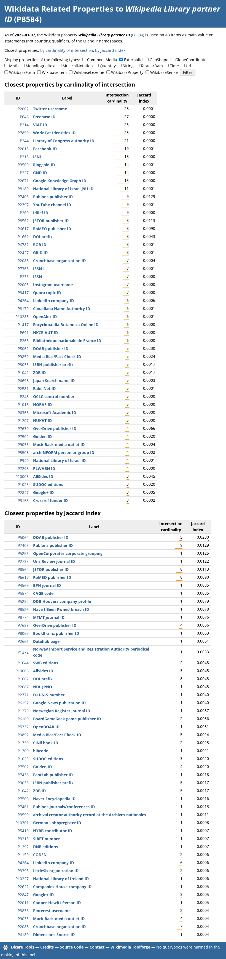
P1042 (23, 372)
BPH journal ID (47, 585)
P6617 (23, 228)
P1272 (23, 652)
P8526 (23, 609)
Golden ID (42, 436)
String (128, 65)
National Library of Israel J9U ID (63, 188)
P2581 (23, 388)
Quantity (108, 65)
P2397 (23, 204)
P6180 (23, 934)
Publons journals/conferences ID (64, 806)
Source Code (72, 947)
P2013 (23, 148)
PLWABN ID (44, 468)
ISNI (37, 156)
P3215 (23, 838)
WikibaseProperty (127, 72)
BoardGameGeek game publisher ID (67, 718)
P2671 (23, 180)
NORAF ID (42, 404)
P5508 (23, 452)
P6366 (23, 412)
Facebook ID (45, 148)
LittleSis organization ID (56, 870)
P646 (24, 116)
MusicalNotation (78, 65)
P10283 (22, 316)
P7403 (23, 196)
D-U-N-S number (48, 694)
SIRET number (46, 838)
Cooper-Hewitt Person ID (57, 902)
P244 (24, 140)
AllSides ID (43, 476)
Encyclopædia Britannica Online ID (65, 324)
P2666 (23, 641)
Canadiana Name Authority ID (61, 308)
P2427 (23, 252)
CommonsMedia (102, 59)
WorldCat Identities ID (54, 132)
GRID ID (40, 252)
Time (174, 65)
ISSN (37, 276)
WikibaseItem (54, 72)
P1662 (23, 236)
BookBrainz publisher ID (56, 633)
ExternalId (133, 59)
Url (188, 65)
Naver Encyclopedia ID (54, 798)
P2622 (23, 886)
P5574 (23, 593)
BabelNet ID (44, 388)
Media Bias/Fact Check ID (57, 356)
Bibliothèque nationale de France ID (67, 340)
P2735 (23, 561)
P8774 (23, 617)
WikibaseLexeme (89, 72)
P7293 (23, 468)
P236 (24, 276)
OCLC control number (53, 396)
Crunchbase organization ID (59, 260)
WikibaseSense (164, 72)
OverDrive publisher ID (54, 428)
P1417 (23, 324)
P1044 (23, 662)
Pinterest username (52, 910)
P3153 (23, 500)
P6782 (23, 244)
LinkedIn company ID (53, 300)
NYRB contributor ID (52, 830)
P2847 (23, 492)
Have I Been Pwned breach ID (61, 609)
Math (14, 65)
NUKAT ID (42, 420)
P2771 (23, 694)
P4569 (23, 585)
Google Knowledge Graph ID (59, 180)
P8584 (137, 34)
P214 (24, 124)
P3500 (23, 164)
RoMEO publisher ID (52, 228)
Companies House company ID (62, 886)
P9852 (23, 356)
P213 (24, 156)
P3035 (23, 364)
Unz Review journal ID (54, 561)
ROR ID (39, 244)
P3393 (23, 870)
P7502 (23, 436)
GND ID (40, 172)
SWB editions (45, 662)
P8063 (23, 633)
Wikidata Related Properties (59, 8)
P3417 (23, 292)
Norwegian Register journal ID (61, 710)
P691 (24, 332)
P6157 (23, 702)
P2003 (23, 284)
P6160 (23, 718)
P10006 (22, 476)
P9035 (23, 444)
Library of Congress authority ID (63, 140)
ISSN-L (39, 268)
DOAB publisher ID (50, 348)
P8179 (23, 308)
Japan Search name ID (54, 380)
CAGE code (43, 593)
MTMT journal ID (48, 617)
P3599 (23, 814)
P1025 (23, 484)
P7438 (23, 774)
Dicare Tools (22, 947)
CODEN (40, 854)
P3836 (23, 910)
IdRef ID (40, 212)
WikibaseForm (22, 72)
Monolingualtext (41, 65)
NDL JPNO (42, 686)
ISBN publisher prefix (53, 364)
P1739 (23, 742)
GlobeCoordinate (190, 59)
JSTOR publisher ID (51, 220)
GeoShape (159, 59)
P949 (24, 460)
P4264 (23, 300)
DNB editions (45, 846)
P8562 (23, 220)
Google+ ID (43, 492)
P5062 (23, 348)
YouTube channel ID (52, 204)
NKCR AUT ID (45, 332)
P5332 (23, 726)
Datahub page (46, 641)
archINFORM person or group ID (63, 452)
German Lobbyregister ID (57, 822)
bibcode (40, 750)
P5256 (23, 553)
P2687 (23, 686)
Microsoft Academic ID (54, 412)
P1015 (23, 404)
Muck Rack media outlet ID (59, 444)
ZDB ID (39, 372)
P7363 (23, 268)
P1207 (23, 420)
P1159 (23, 854)
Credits (47, 947)
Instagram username (53, 284)
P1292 (23, 846)
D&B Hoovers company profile (62, 601)
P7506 (23, 798)
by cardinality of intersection (66, 50)
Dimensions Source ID (54, 934)
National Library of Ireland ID (61, 878)
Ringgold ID (44, 164)
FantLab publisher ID (53, 774)
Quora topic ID (47, 292)
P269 (24, 212)
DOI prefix (43, 236)
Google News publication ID (59, 702)
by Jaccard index (110, 50)
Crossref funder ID (50, 500)
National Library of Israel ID (59, 460)
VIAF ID (40, 124)
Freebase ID (44, 116)
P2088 (23, 260)
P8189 (23, 188)
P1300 (23, 750)
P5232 (23, 601)
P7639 (23, 428)
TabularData (152, 65)
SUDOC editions (48, 484)
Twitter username (50, 108)
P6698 (23, 380)
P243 (24, 396)
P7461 (23, 806)
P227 (24, 172)
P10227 (22, 878)
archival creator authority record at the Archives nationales (89, 814)
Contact (97, 947)
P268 (24, 340)
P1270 (23, 710)
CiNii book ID (45, 742)
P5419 (23, 830)
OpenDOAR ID (46, 726)
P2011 (23, 902)
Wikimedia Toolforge (130, 947)
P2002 (23, 108)
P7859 (23, 132)
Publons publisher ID (53, 196)
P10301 (22, 822)
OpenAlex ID (45, 316)
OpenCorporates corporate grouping (68, 553)
